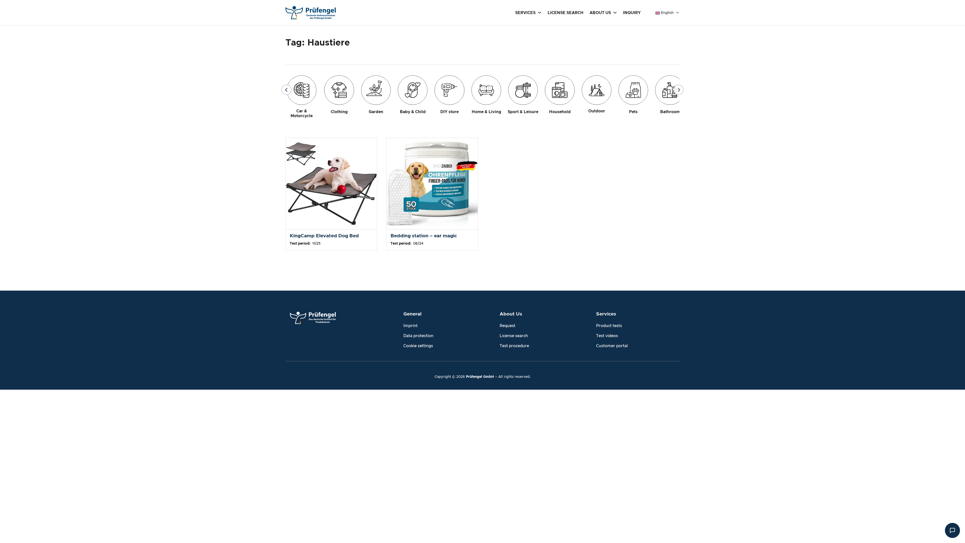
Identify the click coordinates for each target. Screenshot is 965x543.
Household (560, 112)
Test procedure (514, 346)
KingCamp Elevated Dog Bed (324, 236)
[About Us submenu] (615, 12)
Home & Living (486, 112)
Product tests (609, 326)
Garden (376, 112)
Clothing (339, 112)
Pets (633, 112)
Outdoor (596, 111)
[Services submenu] (540, 12)
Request (507, 326)
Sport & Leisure (523, 112)
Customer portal (612, 346)
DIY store (449, 112)
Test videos (607, 336)
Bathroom (670, 112)
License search (514, 336)
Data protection (418, 336)
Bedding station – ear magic (424, 236)
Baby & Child (413, 112)
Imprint (410, 326)
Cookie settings (418, 346)
